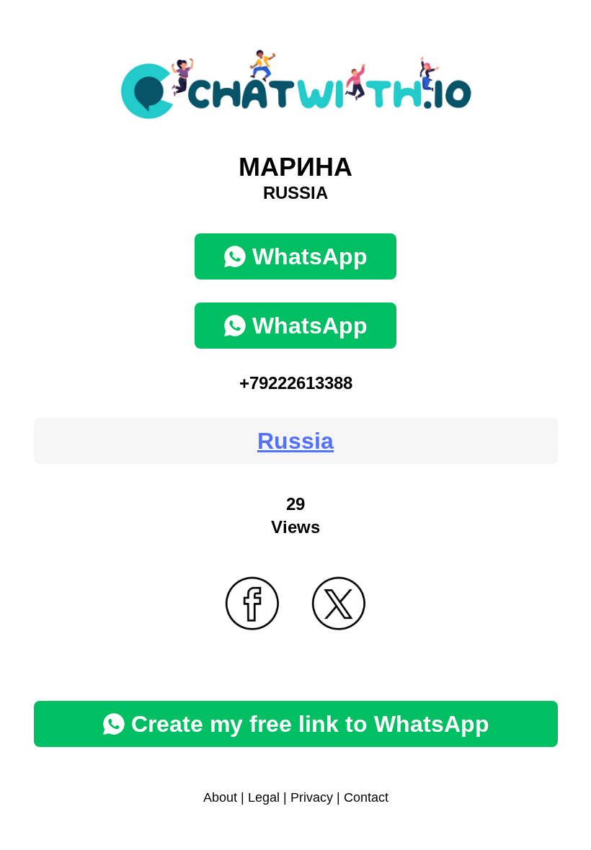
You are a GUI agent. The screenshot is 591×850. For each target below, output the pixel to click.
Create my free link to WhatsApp (310, 724)
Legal (264, 797)
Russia (295, 441)
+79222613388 (295, 383)
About (220, 797)
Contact (366, 797)
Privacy (311, 797)
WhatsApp (310, 256)
